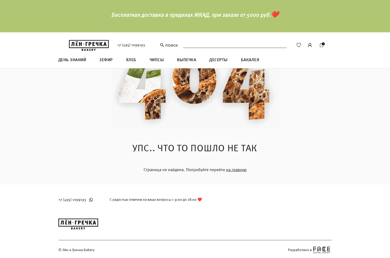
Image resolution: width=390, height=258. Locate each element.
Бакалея (250, 60)
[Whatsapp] (91, 200)
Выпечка (186, 60)
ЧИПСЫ (157, 60)
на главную (236, 170)
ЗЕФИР (105, 60)
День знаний (72, 60)
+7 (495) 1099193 (131, 44)
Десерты (218, 60)
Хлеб (131, 60)
